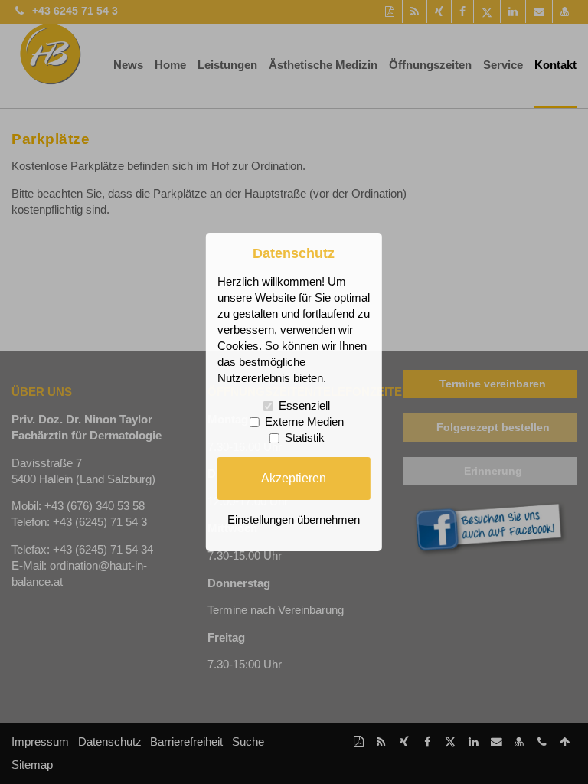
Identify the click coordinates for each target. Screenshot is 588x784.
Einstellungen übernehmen (293, 520)
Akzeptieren (293, 478)
